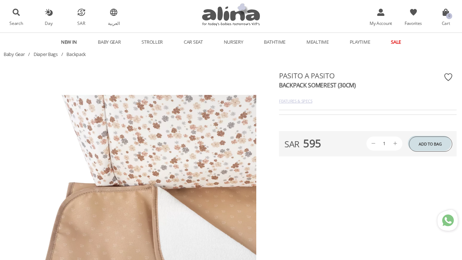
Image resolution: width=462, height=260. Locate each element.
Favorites (413, 23)
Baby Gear (14, 54)
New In (69, 42)
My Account (381, 23)
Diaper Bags (46, 54)
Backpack (76, 54)
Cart (446, 23)
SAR (81, 23)
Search (16, 23)
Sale (396, 42)
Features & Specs (295, 101)
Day (48, 23)
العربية (114, 23)
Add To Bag (430, 144)
